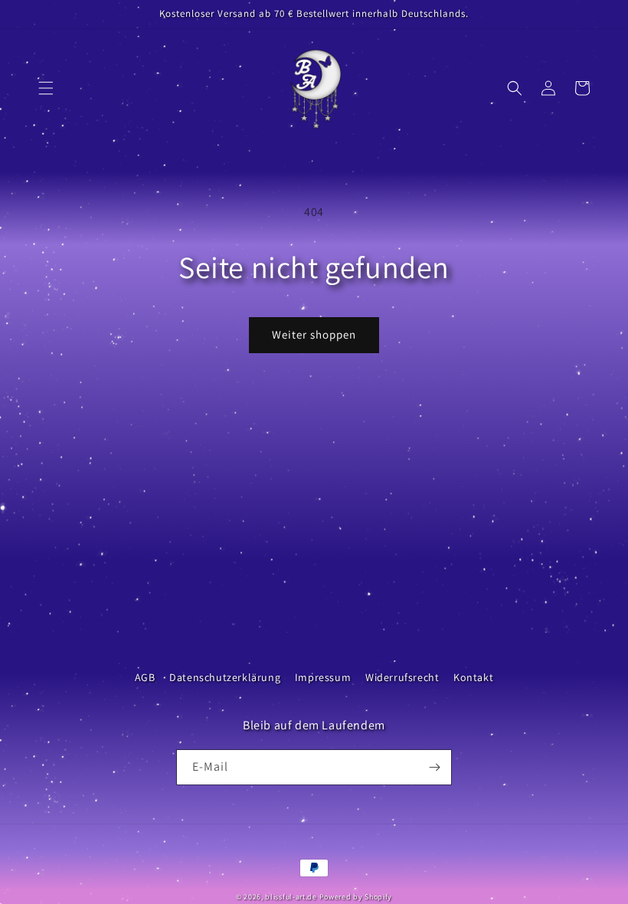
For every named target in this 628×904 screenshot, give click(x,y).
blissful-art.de (291, 897)
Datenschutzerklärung (224, 677)
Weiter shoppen (314, 334)
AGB (145, 677)
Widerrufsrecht (402, 677)
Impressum (323, 677)
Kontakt (473, 677)
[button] (46, 88)
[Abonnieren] (434, 767)
